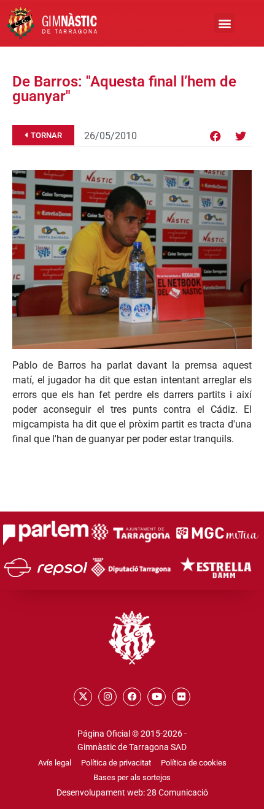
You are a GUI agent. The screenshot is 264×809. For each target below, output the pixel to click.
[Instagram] (107, 697)
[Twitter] (241, 136)
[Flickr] (181, 697)
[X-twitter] (83, 697)
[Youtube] (156, 697)
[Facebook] (215, 136)
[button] (224, 23)
